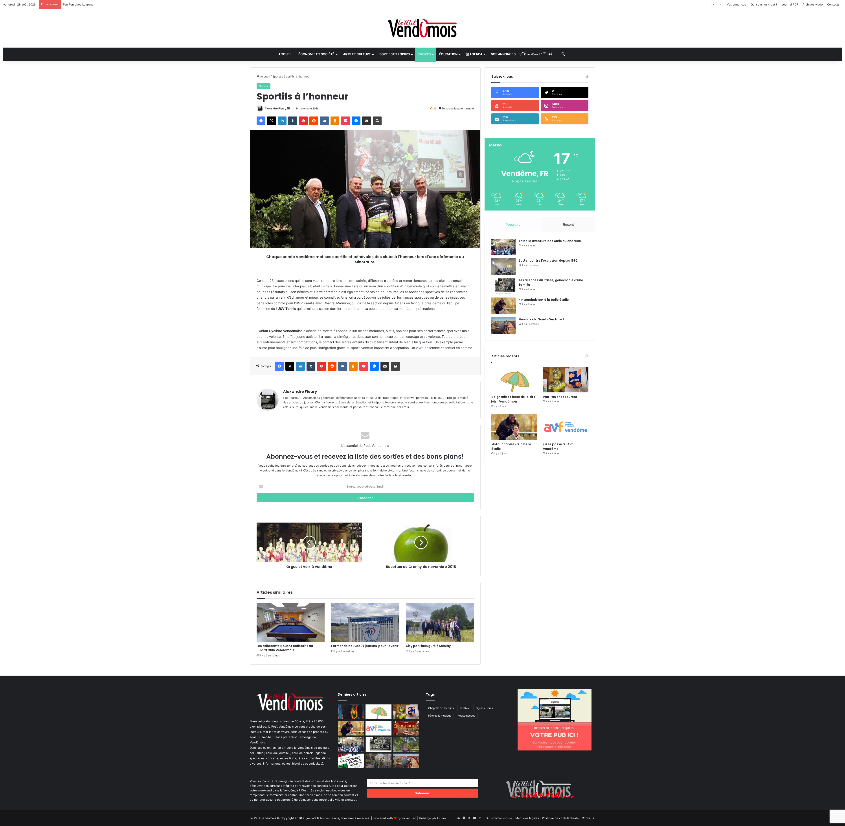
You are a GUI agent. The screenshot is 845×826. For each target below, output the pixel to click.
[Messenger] (356, 120)
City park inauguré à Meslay (428, 646)
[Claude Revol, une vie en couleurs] (351, 711)
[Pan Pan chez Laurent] (565, 379)
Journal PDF (790, 4)
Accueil (285, 54)
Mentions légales (527, 818)
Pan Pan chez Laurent (560, 397)
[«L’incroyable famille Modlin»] (351, 761)
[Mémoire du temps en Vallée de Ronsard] (406, 728)
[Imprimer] (377, 120)
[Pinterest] (303, 120)
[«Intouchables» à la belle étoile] (503, 306)
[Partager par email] (366, 120)
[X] (271, 120)
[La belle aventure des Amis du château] (503, 247)
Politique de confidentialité (560, 818)
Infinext (442, 818)
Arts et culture (357, 54)
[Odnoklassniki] (335, 120)
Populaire (513, 224)
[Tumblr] (292, 120)
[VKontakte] (324, 120)
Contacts (833, 4)
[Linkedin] (282, 120)
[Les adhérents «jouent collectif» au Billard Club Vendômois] (291, 622)
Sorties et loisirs (394, 54)
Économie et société (316, 54)
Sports (424, 54)
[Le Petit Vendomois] (422, 28)
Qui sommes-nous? (764, 4)
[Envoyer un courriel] (288, 108)
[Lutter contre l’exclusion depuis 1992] (503, 266)
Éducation (448, 54)
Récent (568, 224)
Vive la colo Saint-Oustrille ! (541, 319)
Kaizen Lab (409, 818)
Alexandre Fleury (275, 108)
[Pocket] (345, 120)
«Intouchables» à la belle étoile (84, 4)
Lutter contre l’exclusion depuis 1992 (548, 260)
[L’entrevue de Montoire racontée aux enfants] (406, 744)
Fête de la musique (439, 715)
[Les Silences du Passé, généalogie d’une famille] (503, 286)
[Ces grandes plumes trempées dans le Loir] (378, 761)
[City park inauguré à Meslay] (440, 622)
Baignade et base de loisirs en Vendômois (513, 399)
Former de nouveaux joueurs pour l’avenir (365, 646)
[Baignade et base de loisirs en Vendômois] (514, 379)
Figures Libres (484, 708)
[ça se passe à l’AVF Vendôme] (565, 427)
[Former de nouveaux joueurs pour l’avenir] (365, 622)
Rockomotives (466, 715)
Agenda (475, 54)
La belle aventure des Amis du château (550, 241)
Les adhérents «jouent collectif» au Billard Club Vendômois (285, 648)
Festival (465, 708)
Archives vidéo (813, 4)
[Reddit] (313, 120)
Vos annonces (736, 4)
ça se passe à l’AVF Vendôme (558, 446)
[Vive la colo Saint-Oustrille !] (503, 325)
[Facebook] (261, 120)
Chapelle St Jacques (441, 708)
